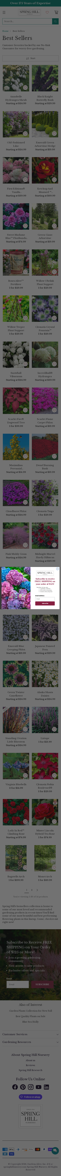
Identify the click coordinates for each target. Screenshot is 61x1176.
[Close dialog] (57, 569)
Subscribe (45, 603)
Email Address (39, 596)
